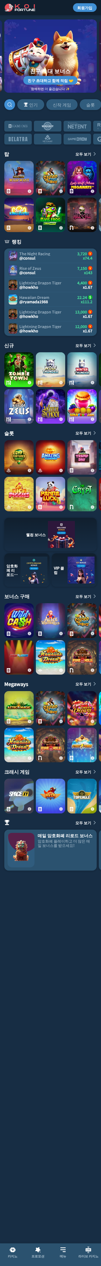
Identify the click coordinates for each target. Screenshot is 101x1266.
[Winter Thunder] (82, 369)
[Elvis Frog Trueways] (50, 215)
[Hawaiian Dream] (50, 657)
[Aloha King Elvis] (19, 215)
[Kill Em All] (82, 215)
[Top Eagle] (82, 796)
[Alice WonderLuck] (50, 620)
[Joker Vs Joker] (19, 657)
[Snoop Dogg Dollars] (50, 178)
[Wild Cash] (19, 620)
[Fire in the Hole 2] (82, 657)
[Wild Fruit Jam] (82, 406)
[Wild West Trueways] (19, 178)
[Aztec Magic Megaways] (19, 708)
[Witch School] (50, 406)
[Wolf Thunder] (50, 369)
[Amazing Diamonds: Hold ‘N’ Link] (50, 457)
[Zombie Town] (19, 369)
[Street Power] (82, 745)
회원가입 (84, 7)
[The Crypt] (82, 494)
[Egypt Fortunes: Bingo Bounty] (19, 457)
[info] (29, 191)
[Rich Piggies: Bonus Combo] (19, 494)
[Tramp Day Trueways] (82, 457)
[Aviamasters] (50, 796)
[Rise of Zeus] (19, 406)
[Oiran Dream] (82, 708)
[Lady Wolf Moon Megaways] (82, 178)
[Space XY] (19, 796)
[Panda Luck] (50, 494)
